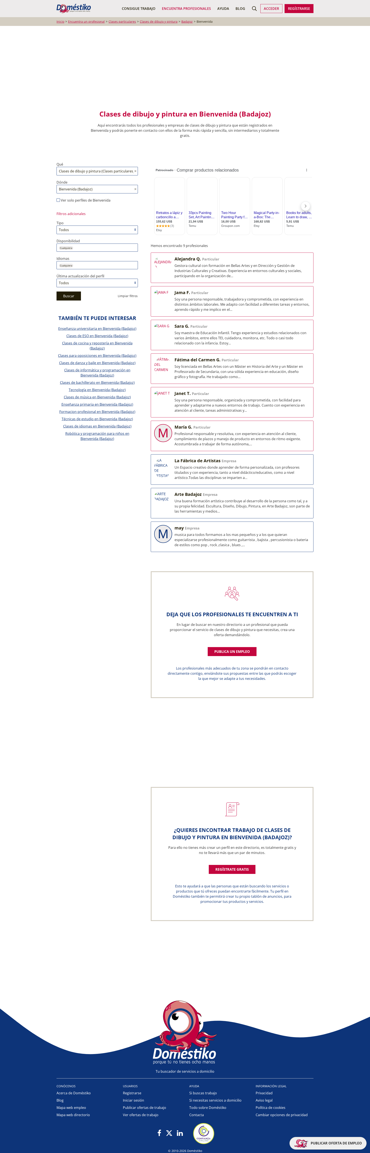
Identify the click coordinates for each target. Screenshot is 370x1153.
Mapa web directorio (73, 1115)
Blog (240, 8)
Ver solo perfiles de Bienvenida (85, 200)
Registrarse (132, 1093)
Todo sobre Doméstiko (207, 1107)
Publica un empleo (232, 651)
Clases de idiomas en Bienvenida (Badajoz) (97, 426)
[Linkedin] (180, 1133)
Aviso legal (264, 1100)
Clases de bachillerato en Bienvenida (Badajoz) (97, 382)
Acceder (271, 8)
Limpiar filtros (128, 296)
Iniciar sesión (133, 1100)
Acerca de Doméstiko (74, 1093)
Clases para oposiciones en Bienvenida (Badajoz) (97, 355)
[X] (169, 1133)
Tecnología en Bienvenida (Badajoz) (97, 389)
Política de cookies (270, 1107)
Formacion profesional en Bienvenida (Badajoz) (97, 411)
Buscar (68, 296)
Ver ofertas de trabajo (140, 1115)
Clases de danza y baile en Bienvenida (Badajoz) (97, 362)
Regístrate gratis (232, 869)
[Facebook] (159, 1133)
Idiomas (63, 258)
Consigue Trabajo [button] (138, 8)
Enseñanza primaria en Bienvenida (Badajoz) (97, 404)
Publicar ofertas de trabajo (144, 1107)
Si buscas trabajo (203, 1093)
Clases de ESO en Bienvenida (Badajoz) (97, 335)
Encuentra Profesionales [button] (186, 8)
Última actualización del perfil (80, 276)
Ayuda (223, 8)
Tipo (60, 223)
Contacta (196, 1115)
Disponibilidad (68, 241)
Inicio (60, 21)
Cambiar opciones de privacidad (282, 1115)
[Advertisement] (183, 71)
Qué (60, 164)
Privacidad (264, 1093)
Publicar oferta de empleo (336, 1143)
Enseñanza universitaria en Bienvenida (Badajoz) (97, 328)
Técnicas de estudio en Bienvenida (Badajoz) (97, 419)
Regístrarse (299, 8)
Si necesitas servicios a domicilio (215, 1100)
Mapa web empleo (71, 1107)
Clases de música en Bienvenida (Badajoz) (97, 397)
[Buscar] (254, 9)
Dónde (62, 182)
